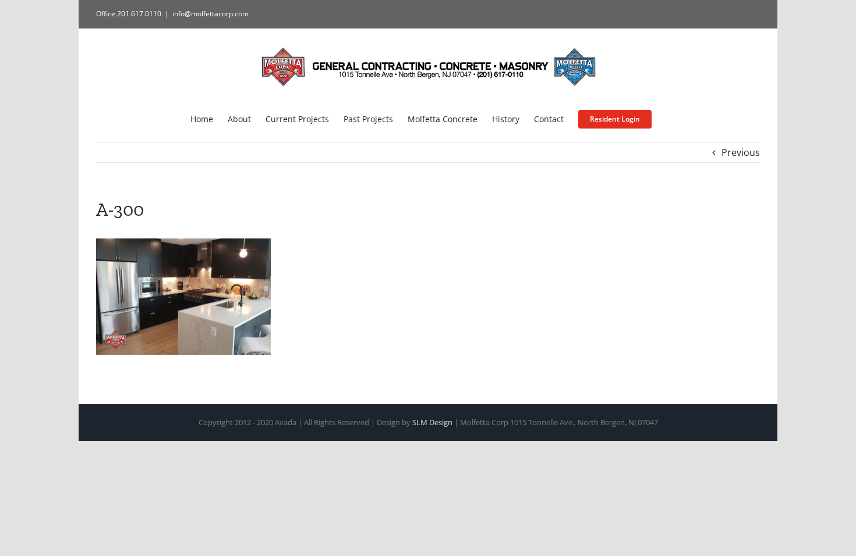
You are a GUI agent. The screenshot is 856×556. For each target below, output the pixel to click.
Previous (740, 152)
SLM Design (432, 422)
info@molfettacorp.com (210, 14)
